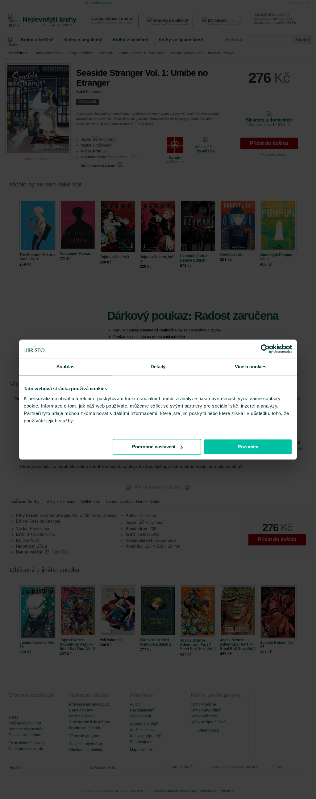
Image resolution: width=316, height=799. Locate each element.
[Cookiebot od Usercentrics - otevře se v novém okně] (265, 348)
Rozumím (248, 446)
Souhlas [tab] (65, 366)
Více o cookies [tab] (250, 366)
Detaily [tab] (158, 366)
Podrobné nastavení (153, 446)
